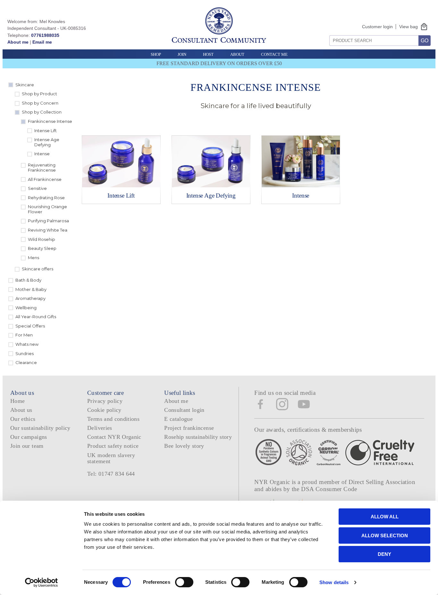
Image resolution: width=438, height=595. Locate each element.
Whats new (26, 344)
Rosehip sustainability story (198, 437)
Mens (33, 257)
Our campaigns (28, 437)
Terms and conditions (113, 419)
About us (21, 410)
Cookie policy (104, 410)
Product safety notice (113, 446)
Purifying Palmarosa (48, 220)
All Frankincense (45, 179)
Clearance (26, 362)
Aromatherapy (30, 298)
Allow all (385, 516)
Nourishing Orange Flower (47, 209)
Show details (334, 582)
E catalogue (178, 419)
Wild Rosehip (41, 239)
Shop (156, 54)
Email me (42, 42)
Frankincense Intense (50, 121)
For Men (24, 334)
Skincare (24, 84)
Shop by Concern (40, 103)
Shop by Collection (42, 112)
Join (182, 54)
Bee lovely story (184, 446)
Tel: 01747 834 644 (111, 474)
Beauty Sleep (42, 248)
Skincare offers (37, 268)
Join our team (27, 446)
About (237, 54)
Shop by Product (39, 93)
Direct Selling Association (382, 482)
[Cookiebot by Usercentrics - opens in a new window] (41, 582)
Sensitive (37, 188)
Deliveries (99, 428)
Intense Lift (45, 130)
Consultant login (184, 410)
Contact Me (274, 54)
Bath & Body (28, 280)
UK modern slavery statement (111, 458)
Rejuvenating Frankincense (42, 167)
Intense (42, 153)
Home (17, 401)
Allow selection (384, 535)
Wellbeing (26, 307)
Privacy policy (104, 401)
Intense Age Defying (46, 142)
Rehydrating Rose (46, 197)
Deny (384, 554)
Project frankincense (189, 428)
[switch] (184, 582)
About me (18, 42)
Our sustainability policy (40, 428)
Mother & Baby (30, 289)
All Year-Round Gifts (35, 316)
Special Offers (30, 325)
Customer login (377, 26)
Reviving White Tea (47, 230)
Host (208, 54)
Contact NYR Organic (114, 437)
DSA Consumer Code (329, 489)
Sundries (24, 353)
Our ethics (23, 419)
